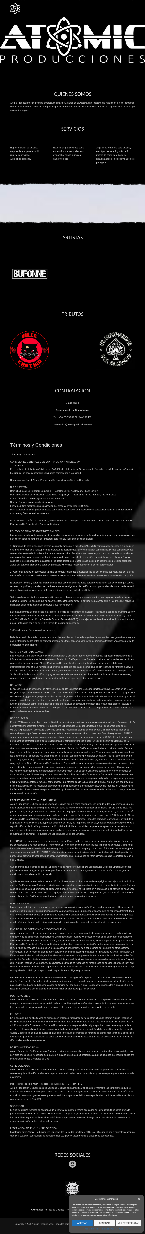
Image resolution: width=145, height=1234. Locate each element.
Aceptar (82, 1223)
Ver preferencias (128, 1223)
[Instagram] (72, 1162)
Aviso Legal (123, 1229)
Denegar (104, 1223)
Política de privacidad (109, 1229)
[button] (139, 1199)
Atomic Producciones (42, 1224)
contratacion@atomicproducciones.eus (72, 424)
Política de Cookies (92, 1229)
